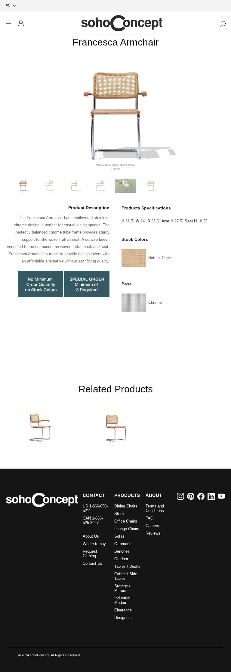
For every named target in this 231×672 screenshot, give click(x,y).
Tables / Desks (127, 566)
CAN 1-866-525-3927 (93, 520)
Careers (152, 525)
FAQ (149, 518)
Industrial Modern (122, 600)
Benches (122, 551)
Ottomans (122, 544)
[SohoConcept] (42, 500)
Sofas (119, 536)
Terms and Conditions (155, 508)
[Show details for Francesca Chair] (115, 423)
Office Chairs (125, 521)
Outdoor (121, 559)
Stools (119, 513)
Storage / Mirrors (122, 588)
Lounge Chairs (126, 528)
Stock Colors (135, 239)
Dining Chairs (125, 506)
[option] (115, 114)
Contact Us (92, 563)
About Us (91, 536)
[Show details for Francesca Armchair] (41, 423)
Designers (123, 617)
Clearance (123, 610)
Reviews (153, 533)
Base (127, 283)
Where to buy (94, 544)
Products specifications (146, 208)
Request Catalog (90, 553)
